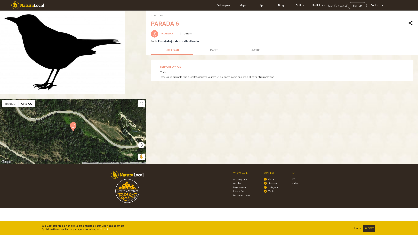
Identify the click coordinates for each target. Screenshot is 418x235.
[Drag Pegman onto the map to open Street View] (141, 157)
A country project (241, 179)
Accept (369, 228)
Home (27, 5)
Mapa (243, 5)
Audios (255, 50)
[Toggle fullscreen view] (141, 103)
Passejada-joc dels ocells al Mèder (178, 41)
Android (295, 183)
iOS (293, 179)
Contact (271, 179)
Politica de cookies (241, 195)
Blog (281, 5)
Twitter (271, 191)
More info (104, 229)
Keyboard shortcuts (90, 163)
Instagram (273, 187)
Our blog (237, 183)
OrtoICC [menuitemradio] (26, 103)
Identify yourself (338, 5)
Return (158, 15)
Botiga (300, 5)
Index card (172, 50)
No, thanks (355, 228)
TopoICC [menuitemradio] (10, 103)
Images (213, 50)
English (375, 5)
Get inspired (224, 5)
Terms (143, 163)
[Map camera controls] (141, 145)
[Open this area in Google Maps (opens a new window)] (6, 162)
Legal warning (240, 187)
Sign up (357, 5)
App (262, 5)
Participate (318, 5)
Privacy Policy (239, 191)
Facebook (272, 183)
